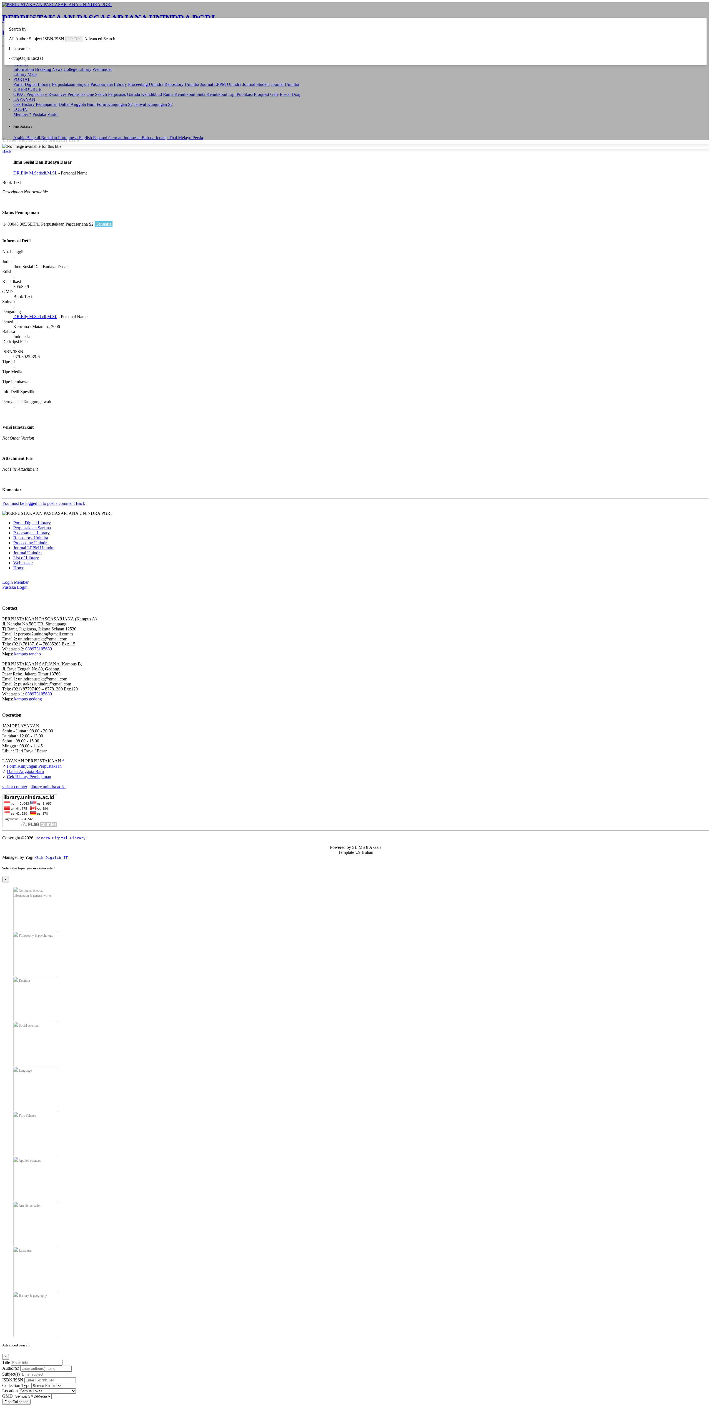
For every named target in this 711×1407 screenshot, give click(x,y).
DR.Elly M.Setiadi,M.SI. (35, 173)
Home (18, 567)
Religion (24, 980)
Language (25, 1070)
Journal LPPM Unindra (33, 547)
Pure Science (27, 1115)
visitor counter (14, 786)
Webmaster (23, 562)
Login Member (15, 582)
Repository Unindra (30, 537)
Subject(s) (11, 1374)
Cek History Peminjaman (29, 776)
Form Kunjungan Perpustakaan (34, 766)
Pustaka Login (14, 587)
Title (6, 1362)
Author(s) (10, 1368)
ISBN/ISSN (12, 1380)
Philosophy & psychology (35, 935)
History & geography (32, 1296)
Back (6, 151)
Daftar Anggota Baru (25, 771)
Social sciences (28, 1025)
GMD (7, 1396)
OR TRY (74, 39)
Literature (24, 1251)
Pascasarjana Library (31, 532)
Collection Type (16, 1385)
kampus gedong (28, 699)
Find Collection (16, 1402)
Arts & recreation (29, 1206)
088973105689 (38, 649)
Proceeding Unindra (31, 542)
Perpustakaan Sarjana (32, 527)
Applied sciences (29, 1160)
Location (10, 1390)
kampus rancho (27, 654)
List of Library (26, 557)
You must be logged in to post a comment (38, 503)
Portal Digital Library (32, 522)
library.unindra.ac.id (48, 786)
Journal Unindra (27, 552)
